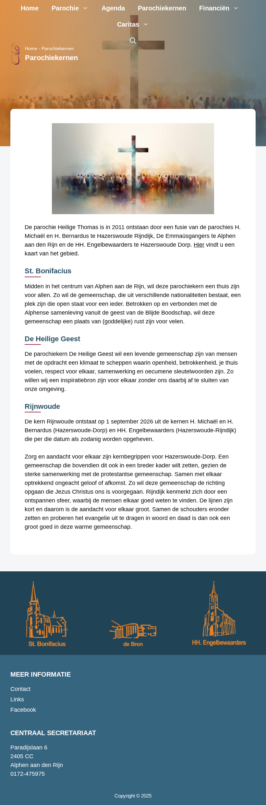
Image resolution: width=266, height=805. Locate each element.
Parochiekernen (162, 8)
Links (17, 699)
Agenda (113, 8)
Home (30, 8)
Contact (20, 689)
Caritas (128, 24)
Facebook (23, 710)
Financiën (214, 8)
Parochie (65, 8)
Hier (199, 244)
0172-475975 (27, 774)
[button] (133, 40)
